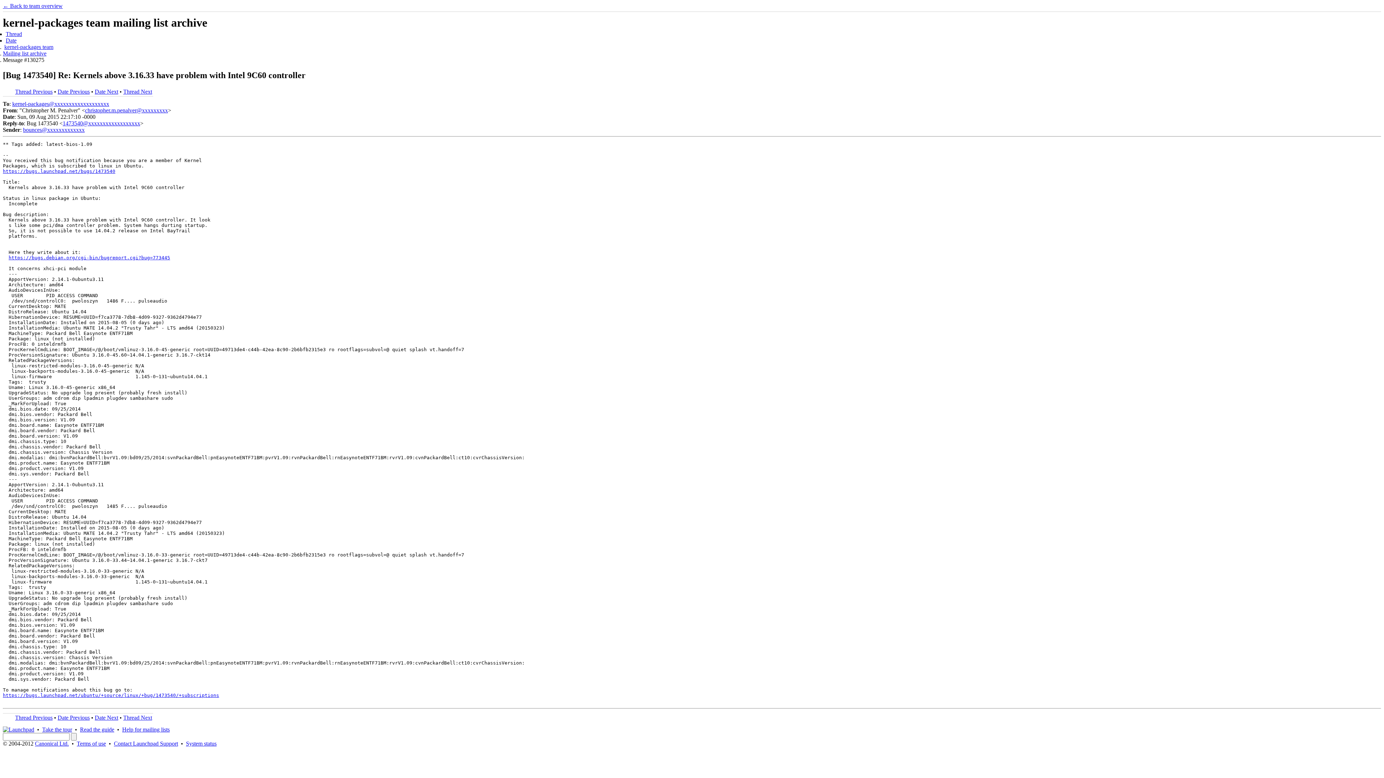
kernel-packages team (28, 47)
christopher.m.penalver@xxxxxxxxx (126, 110)
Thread (14, 34)
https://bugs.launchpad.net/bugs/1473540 (59, 171)
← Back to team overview (33, 6)
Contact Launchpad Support (146, 744)
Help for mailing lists (146, 729)
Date (11, 40)
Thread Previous (34, 92)
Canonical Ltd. (52, 744)
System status (201, 744)
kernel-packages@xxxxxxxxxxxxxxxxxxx (60, 104)
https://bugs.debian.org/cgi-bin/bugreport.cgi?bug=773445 (89, 257)
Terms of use (91, 744)
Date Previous (74, 92)
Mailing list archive (24, 53)
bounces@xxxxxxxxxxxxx (54, 130)
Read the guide (97, 729)
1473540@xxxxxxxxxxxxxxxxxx (101, 123)
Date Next (106, 92)
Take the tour (57, 729)
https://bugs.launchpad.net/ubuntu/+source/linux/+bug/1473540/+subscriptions (111, 695)
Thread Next (137, 92)
